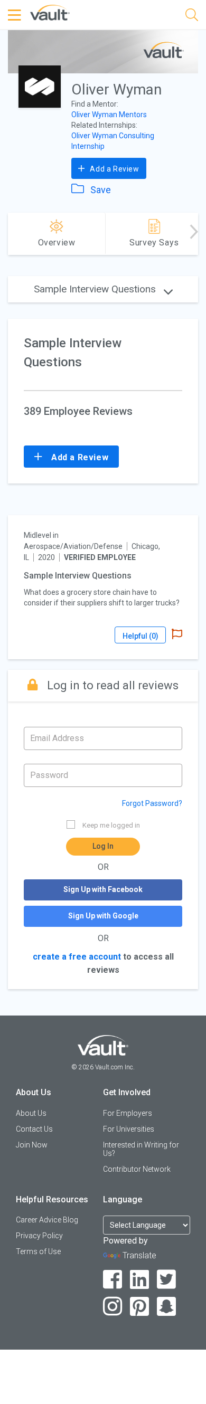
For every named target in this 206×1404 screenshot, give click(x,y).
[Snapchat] (166, 1306)
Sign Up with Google (103, 916)
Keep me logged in (111, 825)
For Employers (127, 1113)
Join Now (32, 1145)
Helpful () (140, 636)
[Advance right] (194, 234)
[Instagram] (113, 1306)
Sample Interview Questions (96, 289)
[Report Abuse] (177, 635)
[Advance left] (12, 234)
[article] (103, 587)
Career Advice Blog (47, 1220)
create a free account (77, 957)
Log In (103, 846)
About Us (31, 1113)
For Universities (128, 1129)
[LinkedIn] (139, 1280)
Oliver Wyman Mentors (109, 114)
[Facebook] (113, 1280)
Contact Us (34, 1129)
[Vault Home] (50, 12)
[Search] (191, 17)
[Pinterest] (139, 1306)
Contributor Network (137, 1169)
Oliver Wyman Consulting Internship (112, 140)
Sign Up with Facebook (103, 889)
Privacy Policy (39, 1235)
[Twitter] (166, 1280)
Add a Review (113, 169)
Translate (139, 1255)
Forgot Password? (152, 803)
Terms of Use (38, 1251)
